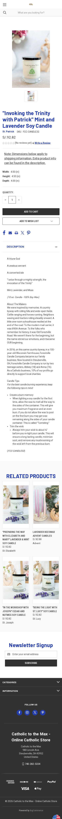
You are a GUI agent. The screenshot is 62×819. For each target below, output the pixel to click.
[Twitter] (22, 232)
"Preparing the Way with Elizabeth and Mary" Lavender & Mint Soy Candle (15, 537)
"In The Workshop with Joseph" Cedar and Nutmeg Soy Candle (15, 611)
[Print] (16, 232)
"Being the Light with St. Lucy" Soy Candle (45, 609)
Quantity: (8, 192)
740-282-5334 (32, 763)
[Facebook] (4, 232)
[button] (41, 143)
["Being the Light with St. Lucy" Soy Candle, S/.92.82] (46, 580)
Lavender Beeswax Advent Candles (44, 533)
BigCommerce (36, 810)
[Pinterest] (28, 232)
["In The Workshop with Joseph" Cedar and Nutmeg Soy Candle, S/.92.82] (16, 580)
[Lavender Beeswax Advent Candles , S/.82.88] (46, 505)
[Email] (10, 232)
